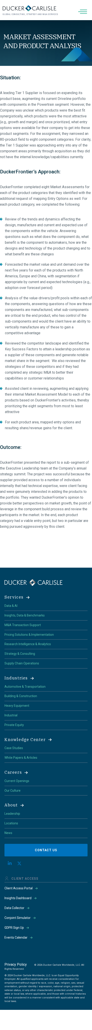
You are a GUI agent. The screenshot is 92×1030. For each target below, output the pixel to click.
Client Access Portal (18, 888)
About (11, 805)
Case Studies (13, 748)
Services (14, 597)
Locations (11, 823)
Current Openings (16, 781)
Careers (13, 772)
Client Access (24, 878)
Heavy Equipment (16, 705)
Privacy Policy (15, 964)
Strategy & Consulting (19, 653)
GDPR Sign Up (14, 927)
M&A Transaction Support (22, 625)
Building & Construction (20, 696)
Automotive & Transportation (25, 686)
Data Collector (14, 908)
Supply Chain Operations (21, 663)
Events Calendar (15, 937)
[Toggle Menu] (83, 11)
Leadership (12, 813)
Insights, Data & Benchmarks (24, 615)
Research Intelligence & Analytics (27, 644)
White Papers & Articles (20, 757)
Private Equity (14, 725)
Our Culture (12, 790)
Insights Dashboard (17, 898)
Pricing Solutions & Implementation (29, 634)
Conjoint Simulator (17, 918)
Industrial (10, 715)
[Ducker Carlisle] (33, 582)
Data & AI (10, 606)
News (8, 833)
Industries (16, 678)
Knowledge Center (25, 739)
